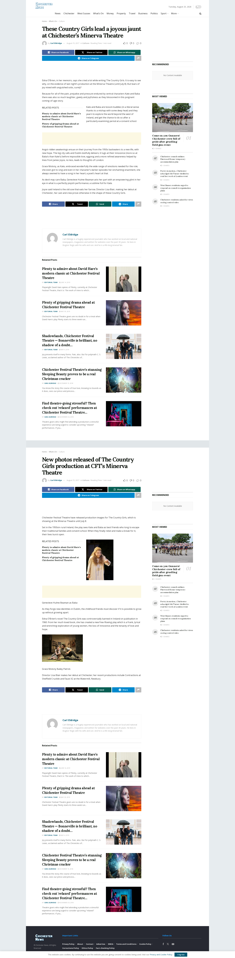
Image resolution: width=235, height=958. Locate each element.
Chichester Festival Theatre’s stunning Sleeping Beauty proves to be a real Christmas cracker (72, 374)
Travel (132, 13)
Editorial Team (51, 282)
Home (44, 21)
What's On (53, 21)
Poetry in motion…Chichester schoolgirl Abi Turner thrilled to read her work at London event (174, 173)
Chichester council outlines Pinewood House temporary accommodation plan (172, 159)
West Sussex (83, 13)
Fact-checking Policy (105, 948)
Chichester (69, 13)
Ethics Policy (87, 948)
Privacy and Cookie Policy (161, 954)
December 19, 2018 (66, 383)
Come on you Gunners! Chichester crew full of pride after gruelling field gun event (166, 140)
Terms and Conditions (126, 944)
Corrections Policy (70, 948)
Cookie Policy (145, 944)
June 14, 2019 (65, 282)
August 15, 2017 (73, 43)
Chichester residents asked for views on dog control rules (176, 201)
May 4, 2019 (64, 350)
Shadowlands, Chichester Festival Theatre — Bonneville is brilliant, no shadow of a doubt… (69, 340)
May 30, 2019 (65, 311)
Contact (89, 944)
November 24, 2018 (66, 417)
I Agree (181, 954)
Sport (163, 13)
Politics (154, 13)
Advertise (100, 944)
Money (110, 13)
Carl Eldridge (56, 43)
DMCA (110, 944)
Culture (62, 21)
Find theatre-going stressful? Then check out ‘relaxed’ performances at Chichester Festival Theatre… (69, 408)
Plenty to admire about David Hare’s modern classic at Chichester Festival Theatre (61, 116)
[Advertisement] (91, 72)
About (80, 944)
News (58, 13)
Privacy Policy (68, 944)
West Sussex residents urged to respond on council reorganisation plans (175, 188)
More (174, 13)
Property (121, 13)
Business (143, 13)
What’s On (98, 13)
